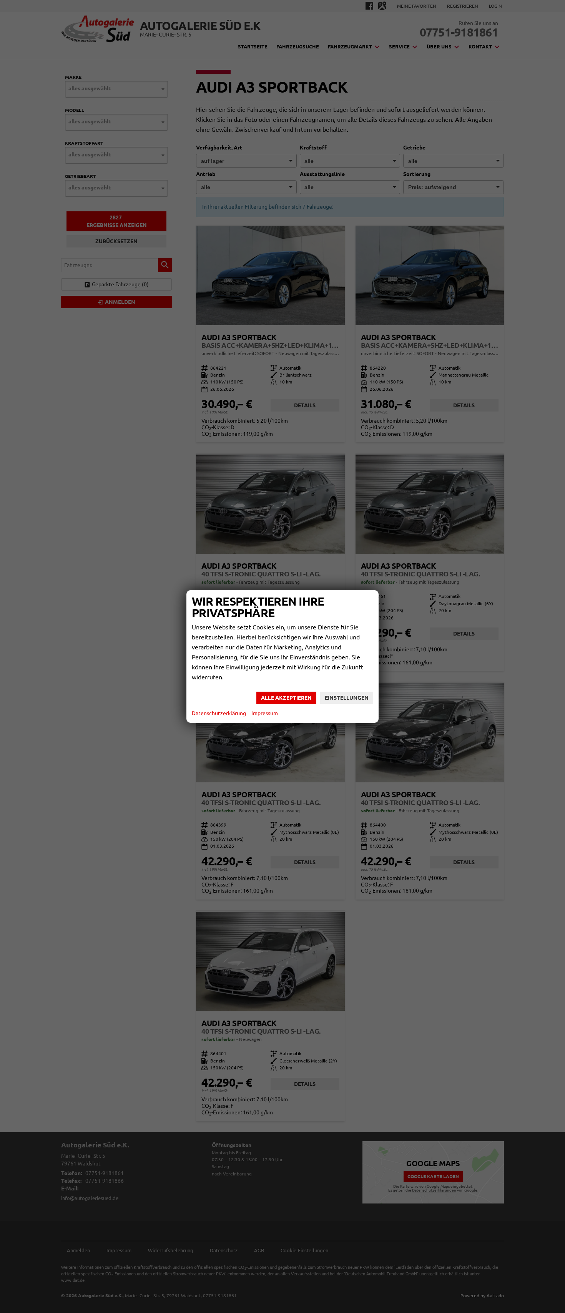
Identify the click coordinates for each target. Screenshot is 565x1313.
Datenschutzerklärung (219, 713)
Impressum (264, 713)
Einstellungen (347, 698)
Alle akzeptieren (286, 698)
